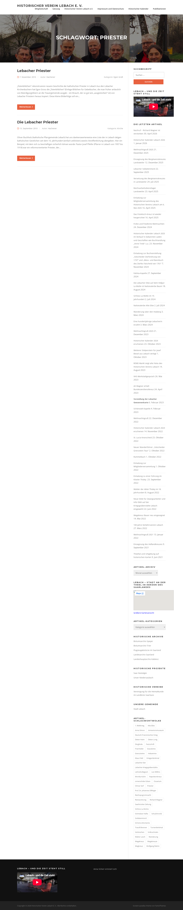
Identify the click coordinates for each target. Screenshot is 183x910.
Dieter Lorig (152, 739)
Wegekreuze (152, 841)
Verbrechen (139, 832)
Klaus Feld (139, 758)
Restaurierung (140, 800)
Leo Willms (156, 772)
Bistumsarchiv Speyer (143, 641)
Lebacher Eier (140, 762)
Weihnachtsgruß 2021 (143, 534)
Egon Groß (118, 77)
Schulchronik (157, 813)
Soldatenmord (141, 818)
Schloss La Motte (142, 809)
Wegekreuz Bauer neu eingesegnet (149, 515)
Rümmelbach (139, 457)
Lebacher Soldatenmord (144, 169)
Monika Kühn (140, 776)
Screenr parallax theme (142, 906)
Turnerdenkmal (156, 827)
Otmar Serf (139, 786)
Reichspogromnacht (143, 795)
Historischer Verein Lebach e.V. (78, 8)
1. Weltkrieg (139, 725)
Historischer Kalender (138, 8)
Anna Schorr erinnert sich (105, 869)
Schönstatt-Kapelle (142, 408)
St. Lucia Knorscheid (143, 437)
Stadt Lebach (139, 709)
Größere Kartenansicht (144, 613)
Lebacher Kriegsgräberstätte (146, 767)
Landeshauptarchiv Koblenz (146, 659)
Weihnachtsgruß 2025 (143, 149)
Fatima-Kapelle (140, 273)
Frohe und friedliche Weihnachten (149, 224)
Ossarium (157, 781)
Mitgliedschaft (41, 8)
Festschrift (150, 744)
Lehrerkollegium (141, 772)
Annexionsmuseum (156, 730)
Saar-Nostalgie (140, 673)
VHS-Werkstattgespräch (144, 376)
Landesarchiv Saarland (144, 654)
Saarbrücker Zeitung (143, 804)
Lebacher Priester (34, 70)
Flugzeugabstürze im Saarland (147, 650)
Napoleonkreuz (155, 776)
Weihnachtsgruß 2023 (143, 331)
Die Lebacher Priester (37, 122)
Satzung (56, 8)
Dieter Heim (140, 739)
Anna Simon (140, 730)
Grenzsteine (140, 753)
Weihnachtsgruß (141, 418)
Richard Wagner (156, 800)
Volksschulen (153, 832)
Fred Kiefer (139, 749)
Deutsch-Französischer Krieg (146, 735)
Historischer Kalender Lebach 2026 (149, 140)
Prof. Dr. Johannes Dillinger (145, 790)
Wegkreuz (139, 846)
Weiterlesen (25, 107)
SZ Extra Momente (142, 823)
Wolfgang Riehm (152, 846)
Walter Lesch (140, 837)
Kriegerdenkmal (153, 758)
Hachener (50, 77)
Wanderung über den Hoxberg (147, 311)
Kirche (120, 128)
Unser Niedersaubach (143, 677)
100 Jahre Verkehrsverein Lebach (148, 525)
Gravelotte (151, 749)
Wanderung (153, 837)
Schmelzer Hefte (141, 813)
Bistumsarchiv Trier (142, 645)
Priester (150, 786)
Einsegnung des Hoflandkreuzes (148, 544)
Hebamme (152, 753)
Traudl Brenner (141, 827)
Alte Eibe (151, 725)
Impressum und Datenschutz (111, 8)
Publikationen (159, 8)
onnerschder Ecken (142, 781)
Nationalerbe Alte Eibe (144, 305)
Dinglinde (139, 744)
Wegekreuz (139, 841)
